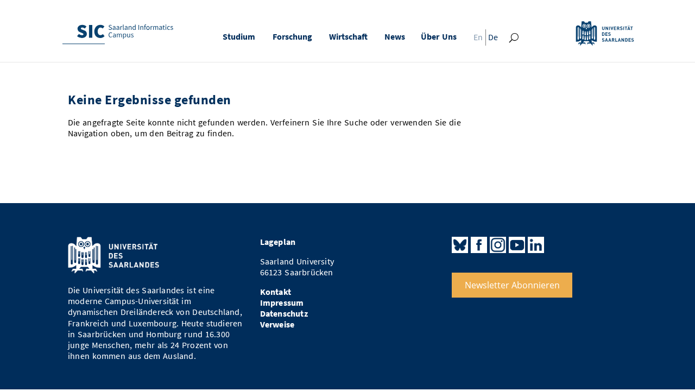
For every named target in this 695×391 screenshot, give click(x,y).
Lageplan (278, 242)
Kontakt (275, 292)
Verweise (277, 324)
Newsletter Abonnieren (512, 285)
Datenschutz (284, 313)
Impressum (282, 303)
